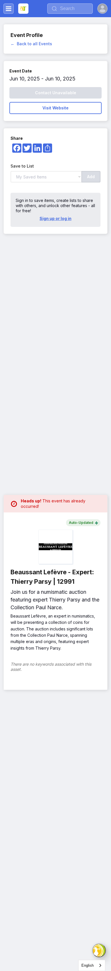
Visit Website (55, 107)
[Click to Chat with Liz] (99, 950)
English (87, 965)
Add (91, 176)
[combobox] (91, 965)
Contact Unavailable (55, 92)
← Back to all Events (31, 43)
